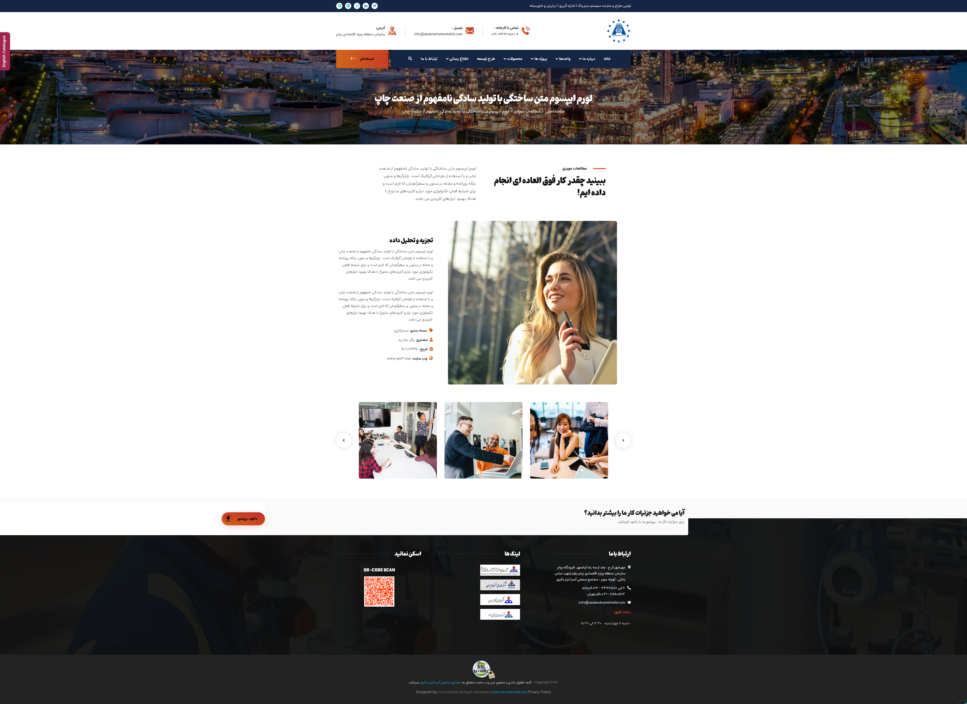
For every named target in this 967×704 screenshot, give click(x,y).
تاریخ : (423, 349)
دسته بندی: (418, 331)
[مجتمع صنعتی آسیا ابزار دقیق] (619, 30)
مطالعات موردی (527, 111)
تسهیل (511, 468)
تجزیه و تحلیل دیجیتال (496, 460)
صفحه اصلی (555, 111)
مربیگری (596, 468)
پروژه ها (540, 59)
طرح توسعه (486, 59)
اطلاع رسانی (459, 59)
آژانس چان (421, 460)
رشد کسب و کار (588, 460)
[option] (569, 440)
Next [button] (623, 440)
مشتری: (422, 340)
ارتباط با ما (429, 59)
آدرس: (380, 28)
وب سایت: (419, 359)
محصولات (514, 59)
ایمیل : (457, 28)
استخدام (367, 59)
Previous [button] (343, 440)
